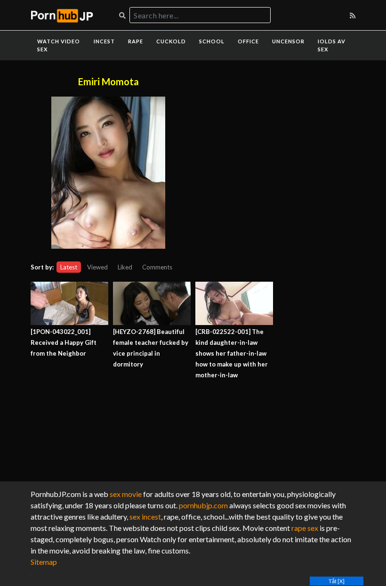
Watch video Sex (58, 45)
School (212, 41)
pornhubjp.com (203, 505)
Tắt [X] (337, 581)
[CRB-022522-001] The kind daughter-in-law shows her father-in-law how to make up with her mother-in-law (231, 353)
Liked (125, 267)
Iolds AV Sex (332, 45)
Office (248, 41)
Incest (104, 41)
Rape (135, 41)
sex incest (145, 516)
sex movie (126, 493)
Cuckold (171, 41)
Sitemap (44, 561)
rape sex (304, 527)
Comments (157, 267)
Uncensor (288, 41)
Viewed (97, 267)
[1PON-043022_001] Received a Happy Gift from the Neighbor (63, 342)
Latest (68, 267)
